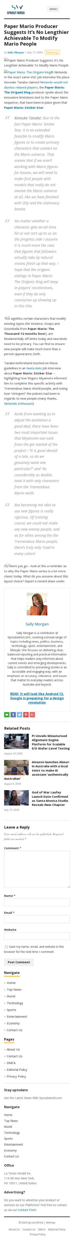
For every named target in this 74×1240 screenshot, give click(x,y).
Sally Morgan (16, 52)
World (11, 996)
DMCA (11, 1063)
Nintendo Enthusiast (18, 403)
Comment (12, 848)
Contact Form (27, 1210)
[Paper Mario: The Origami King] (27, 72)
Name (9, 896)
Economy (13, 1023)
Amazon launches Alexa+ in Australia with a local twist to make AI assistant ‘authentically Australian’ (36, 770)
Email (9, 913)
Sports (11, 1010)
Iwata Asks (34, 368)
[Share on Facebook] (13, 714)
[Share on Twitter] (19, 714)
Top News (14, 989)
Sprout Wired (35, 1222)
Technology (52, 52)
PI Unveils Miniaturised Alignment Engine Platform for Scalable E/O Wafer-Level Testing (51, 742)
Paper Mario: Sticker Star (23, 107)
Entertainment (17, 1016)
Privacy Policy (16, 1076)
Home (11, 983)
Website (10, 930)
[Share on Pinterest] (26, 714)
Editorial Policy (17, 1069)
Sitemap (50, 1222)
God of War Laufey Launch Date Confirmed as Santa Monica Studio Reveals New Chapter (50, 798)
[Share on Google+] (32, 714)
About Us (13, 1049)
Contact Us (14, 1030)
